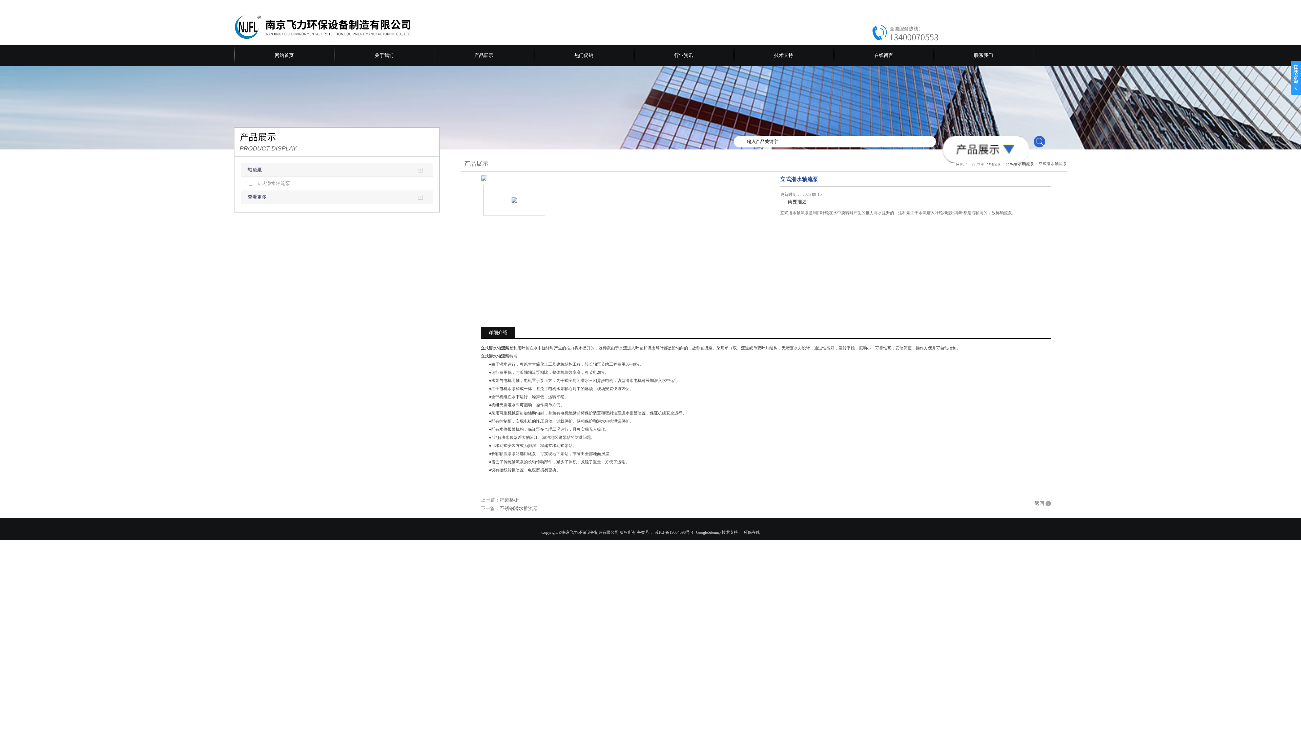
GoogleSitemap (708, 532)
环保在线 (752, 532)
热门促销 (583, 55)
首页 (960, 163)
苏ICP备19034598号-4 (674, 532)
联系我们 (983, 55)
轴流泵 (255, 169)
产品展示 (483, 55)
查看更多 (257, 197)
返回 (1039, 503)
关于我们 (384, 55)
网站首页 (284, 55)
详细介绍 (498, 332)
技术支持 (783, 55)
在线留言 (883, 55)
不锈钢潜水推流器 (519, 508)
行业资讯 (683, 55)
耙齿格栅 (509, 500)
